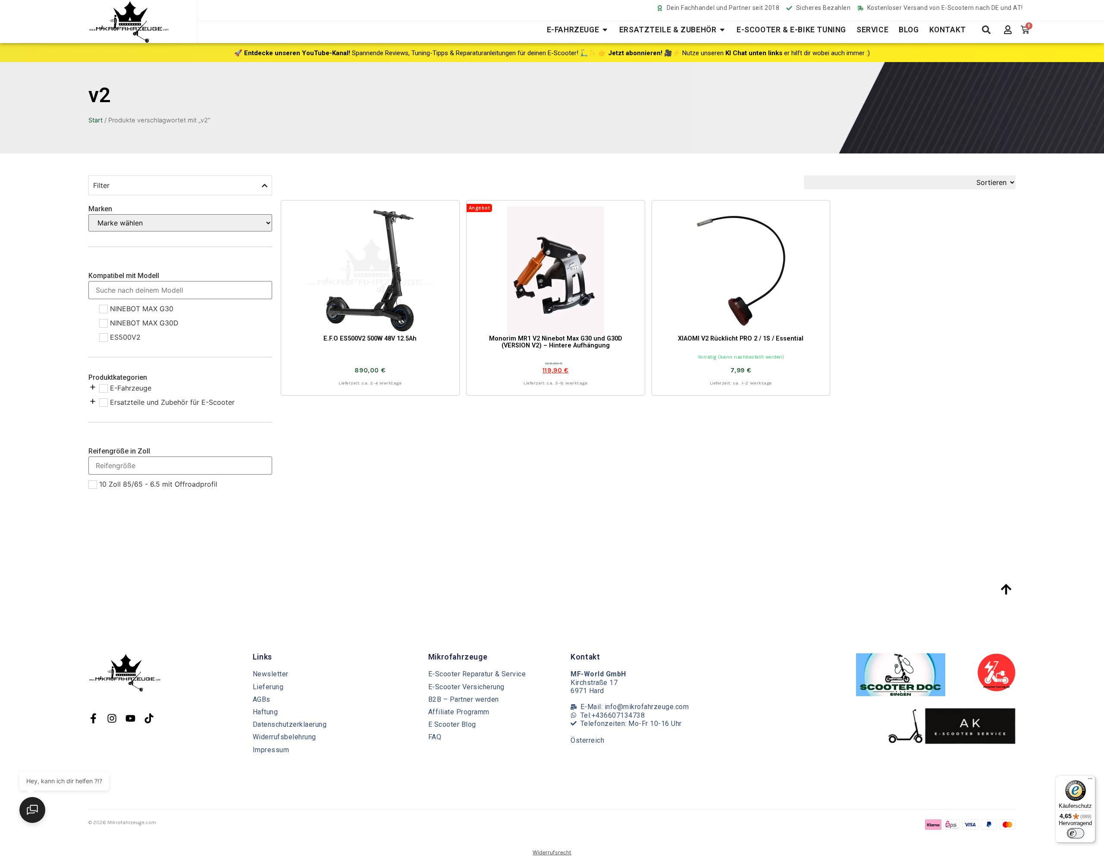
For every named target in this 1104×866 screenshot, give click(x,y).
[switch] (1075, 833)
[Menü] (1090, 780)
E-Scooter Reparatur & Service (477, 674)
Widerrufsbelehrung (284, 737)
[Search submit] (986, 29)
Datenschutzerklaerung (290, 724)
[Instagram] (112, 718)
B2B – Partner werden (463, 699)
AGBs (261, 699)
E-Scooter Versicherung (466, 687)
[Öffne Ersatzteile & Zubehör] (722, 29)
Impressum (271, 750)
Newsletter (271, 674)
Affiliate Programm (458, 712)
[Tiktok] (149, 718)
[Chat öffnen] (32, 810)
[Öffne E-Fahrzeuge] (605, 29)
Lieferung (268, 687)
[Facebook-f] (93, 718)
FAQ (435, 737)
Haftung (265, 712)
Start (95, 120)
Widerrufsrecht (552, 852)
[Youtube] (130, 718)
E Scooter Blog (452, 724)
